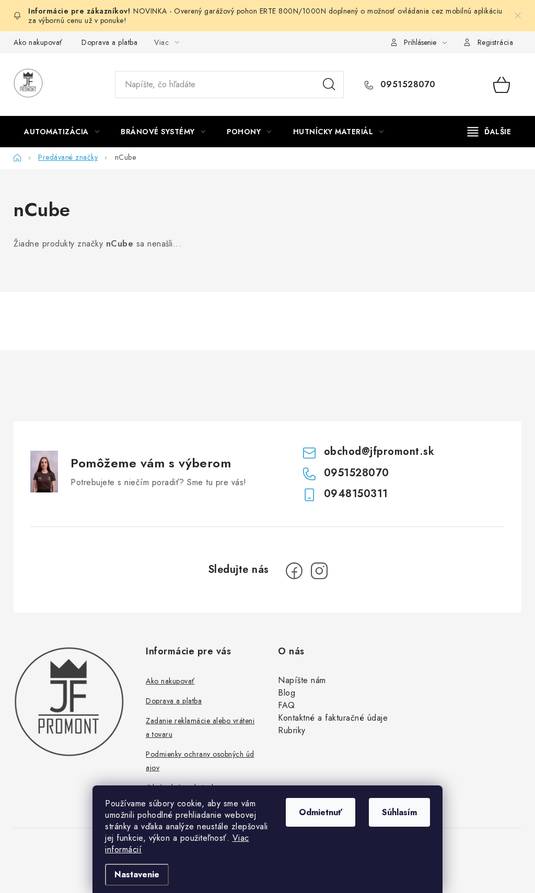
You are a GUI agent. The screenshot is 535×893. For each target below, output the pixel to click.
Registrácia (496, 42)
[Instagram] (319, 570)
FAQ (286, 705)
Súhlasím (399, 812)
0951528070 (406, 84)
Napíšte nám (302, 680)
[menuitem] (62, 131)
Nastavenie (136, 874)
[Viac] (489, 131)
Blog (286, 693)
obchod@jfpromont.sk (379, 451)
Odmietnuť (320, 812)
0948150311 (356, 493)
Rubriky (292, 730)
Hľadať (329, 84)
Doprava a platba (109, 42)
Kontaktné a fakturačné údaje (333, 718)
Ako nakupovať (38, 42)
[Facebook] (294, 570)
